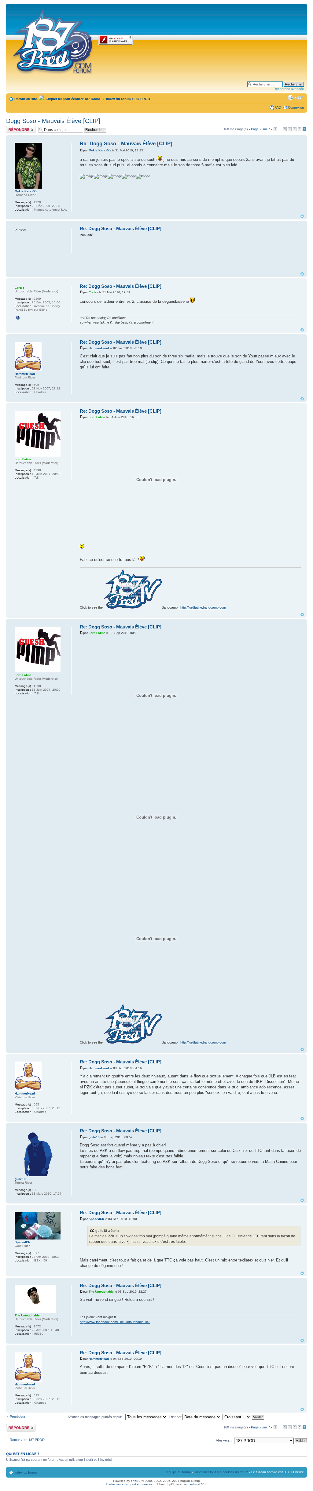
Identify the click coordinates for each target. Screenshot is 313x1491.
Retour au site (25, 99)
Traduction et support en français (129, 1484)
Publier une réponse (14, 129)
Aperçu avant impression (290, 97)
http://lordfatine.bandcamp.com (203, 607)
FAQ (277, 107)
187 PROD (142, 99)
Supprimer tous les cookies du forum (221, 1472)
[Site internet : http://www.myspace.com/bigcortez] (18, 318)
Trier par (175, 1417)
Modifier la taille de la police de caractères (299, 97)
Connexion (296, 107)
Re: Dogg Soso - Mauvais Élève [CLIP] (126, 144)
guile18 (94, 1137)
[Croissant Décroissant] (244, 1417)
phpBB (136, 1480)
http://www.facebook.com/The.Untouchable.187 (115, 1322)
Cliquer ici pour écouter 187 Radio (72, 99)
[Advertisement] (191, 254)
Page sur (260, 129)
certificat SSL (198, 1484)
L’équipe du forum (178, 1472)
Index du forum (118, 99)
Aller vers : (224, 1440)
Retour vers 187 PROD (27, 1440)
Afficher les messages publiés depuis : (96, 1417)
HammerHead (99, 348)
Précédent (17, 1416)
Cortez (93, 292)
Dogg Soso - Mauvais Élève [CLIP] (53, 121)
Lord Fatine (97, 417)
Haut (302, 216)
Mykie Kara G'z (100, 150)
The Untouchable (101, 1291)
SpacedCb (96, 1219)
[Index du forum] (53, 40)
